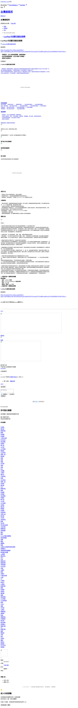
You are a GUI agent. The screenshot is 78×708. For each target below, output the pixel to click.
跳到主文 (3, 16)
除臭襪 (2, 434)
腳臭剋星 (3, 430)
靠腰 (2, 539)
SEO (2, 557)
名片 (5, 30)
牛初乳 (2, 517)
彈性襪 (2, 593)
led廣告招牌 (4, 575)
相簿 (5, 26)
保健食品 (3, 512)
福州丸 (2, 474)
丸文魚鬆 (3, 598)
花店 (2, 559)
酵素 (2, 521)
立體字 (2, 570)
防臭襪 (2, 436)
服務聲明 (53, 686)
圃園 (2, 640)
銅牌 (2, 572)
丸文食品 (3, 452)
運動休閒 (12, 381)
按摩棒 (2, 613)
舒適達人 (3, 624)
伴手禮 (2, 463)
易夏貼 (2, 443)
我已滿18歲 (3, 705)
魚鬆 (2, 340)
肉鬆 (2, 460)
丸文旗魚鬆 (4, 600)
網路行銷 (3, 626)
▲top (2, 383)
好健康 (2, 510)
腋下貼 (2, 445)
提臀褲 (2, 647)
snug (2, 311)
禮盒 (2, 461)
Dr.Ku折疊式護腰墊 (6, 536)
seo (1, 627)
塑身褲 (2, 643)
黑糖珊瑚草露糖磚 (5, 550)
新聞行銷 (3, 629)
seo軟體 (3, 554)
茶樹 (2, 634)
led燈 (2, 577)
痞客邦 (12, 377)
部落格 (5, 28)
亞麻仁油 (3, 514)
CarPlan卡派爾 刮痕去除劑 (14, 37)
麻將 (2, 602)
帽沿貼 (2, 429)
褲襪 (2, 595)
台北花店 (3, 566)
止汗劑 (2, 447)
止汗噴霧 (3, 449)
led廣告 (2, 580)
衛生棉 (2, 620)
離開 (9, 705)
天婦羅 (2, 471)
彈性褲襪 (3, 597)
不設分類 (13, 23)
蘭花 (2, 534)
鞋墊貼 (2, 450)
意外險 (2, 523)
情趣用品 (3, 611)
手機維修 (3, 618)
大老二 (2, 604)
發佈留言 (3, 396)
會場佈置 (3, 564)
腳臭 (2, 432)
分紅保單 (3, 527)
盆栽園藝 (3, 530)
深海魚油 (3, 519)
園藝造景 (3, 528)
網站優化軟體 (4, 552)
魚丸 (2, 469)
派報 (2, 568)
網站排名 (3, 556)
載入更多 (3, 386)
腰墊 (2, 541)
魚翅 (2, 478)
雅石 (2, 532)
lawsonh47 (3, 368)
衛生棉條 (3, 622)
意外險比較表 (4, 525)
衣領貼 (2, 427)
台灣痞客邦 (7, 11)
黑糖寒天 (3, 548)
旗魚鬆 (2, 456)
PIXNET (27, 686)
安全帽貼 (3, 441)
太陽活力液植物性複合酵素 (8, 547)
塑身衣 (2, 335)
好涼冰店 (3, 440)
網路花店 (3, 561)
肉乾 (2, 467)
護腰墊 (2, 543)
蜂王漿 (2, 516)
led (1, 578)
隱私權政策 (47, 686)
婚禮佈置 (3, 562)
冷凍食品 (3, 476)
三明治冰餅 (4, 438)
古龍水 (2, 638)
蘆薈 (2, 631)
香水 (2, 636)
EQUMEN (3, 645)
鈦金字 (2, 582)
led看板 (2, 584)
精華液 (2, 633)
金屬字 (2, 573)
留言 (15, 377)
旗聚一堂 (3, 454)
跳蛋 (2, 615)
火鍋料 (2, 472)
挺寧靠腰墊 (4, 537)
